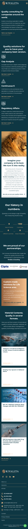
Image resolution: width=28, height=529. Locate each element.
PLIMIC (18, 526)
